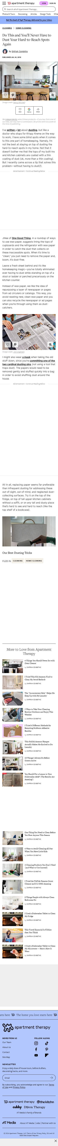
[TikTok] (46, 1043)
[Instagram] (36, 1043)
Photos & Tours (8, 13)
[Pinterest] (46, 1049)
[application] (29, 531)
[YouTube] (36, 1055)
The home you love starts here (30, 1015)
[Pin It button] (13, 95)
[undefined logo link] (21, 3)
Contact (6, 1052)
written (11, 129)
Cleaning (7, 28)
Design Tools (45, 13)
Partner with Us (49, 1123)
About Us (6, 1047)
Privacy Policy (19, 1087)
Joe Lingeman (18, 352)
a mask (26, 357)
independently (11, 119)
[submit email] (51, 1077)
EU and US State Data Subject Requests (37, 1134)
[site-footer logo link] (9, 1122)
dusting (32, 129)
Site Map (6, 1057)
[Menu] (4, 3)
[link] (40, 662)
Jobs (38, 1123)
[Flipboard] (46, 1055)
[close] (55, 1141)
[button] (53, 95)
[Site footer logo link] (29, 1027)
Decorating (22, 13)
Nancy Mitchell (19, 102)
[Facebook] (36, 1049)
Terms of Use (31, 1133)
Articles (34, 13)
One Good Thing (21, 238)
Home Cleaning (23, 28)
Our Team (6, 1042)
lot (19, 129)
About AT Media (27, 1123)
